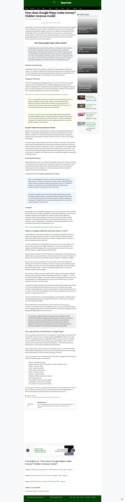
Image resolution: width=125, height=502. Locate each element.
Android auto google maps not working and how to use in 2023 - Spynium (52, 469)
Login (80, 8)
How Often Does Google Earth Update (61, 450)
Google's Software (31, 395)
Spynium (66, 2)
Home (26, 8)
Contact (62, 8)
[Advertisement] (50, 426)
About (57, 8)
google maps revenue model (46, 397)
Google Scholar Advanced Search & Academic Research (40, 450)
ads (31, 397)
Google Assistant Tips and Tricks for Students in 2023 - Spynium (49, 475)
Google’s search (65, 136)
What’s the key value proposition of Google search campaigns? (85, 86)
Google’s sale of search (42, 114)
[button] (99, 8)
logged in (35, 491)
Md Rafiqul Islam (59, 497)
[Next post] (73, 450)
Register (75, 8)
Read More (39, 407)
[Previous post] (28, 450)
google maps (35, 397)
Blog (38, 8)
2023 (28, 397)
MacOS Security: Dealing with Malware (86, 28)
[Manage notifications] (122, 499)
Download (32, 8)
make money (56, 397)
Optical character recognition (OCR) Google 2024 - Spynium (48, 481)
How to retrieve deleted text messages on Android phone (87, 67)
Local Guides (57, 337)
